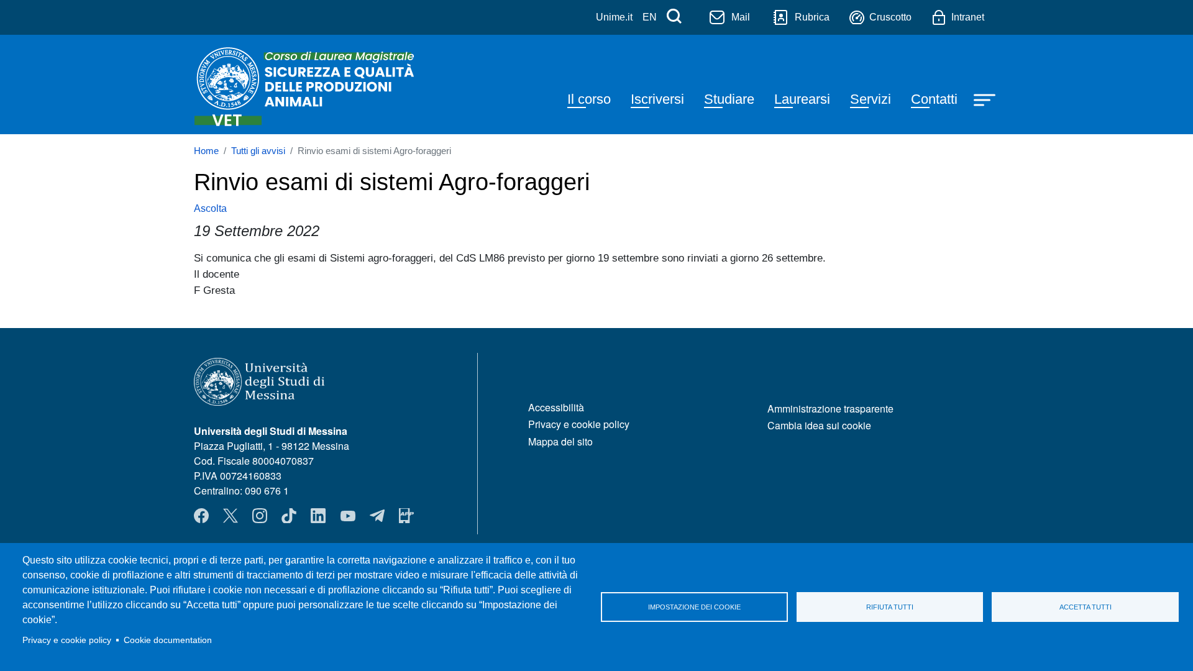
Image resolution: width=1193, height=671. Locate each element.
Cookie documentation (168, 640)
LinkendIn (318, 515)
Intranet (967, 17)
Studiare (729, 99)
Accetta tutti (1085, 607)
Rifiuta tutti (889, 607)
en (649, 17)
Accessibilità (556, 407)
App (406, 515)
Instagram (259, 515)
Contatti (934, 99)
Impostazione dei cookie (694, 607)
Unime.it (614, 17)
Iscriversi (657, 99)
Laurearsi (802, 99)
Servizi (870, 99)
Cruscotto (890, 17)
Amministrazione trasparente (830, 408)
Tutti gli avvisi (258, 151)
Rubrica (812, 17)
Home (206, 151)
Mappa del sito (560, 441)
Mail (740, 17)
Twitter (230, 515)
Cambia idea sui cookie (819, 425)
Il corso (589, 99)
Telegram (377, 515)
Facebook (201, 515)
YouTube (348, 515)
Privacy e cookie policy (66, 640)
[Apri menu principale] (986, 99)
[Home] (307, 84)
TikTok (288, 515)
